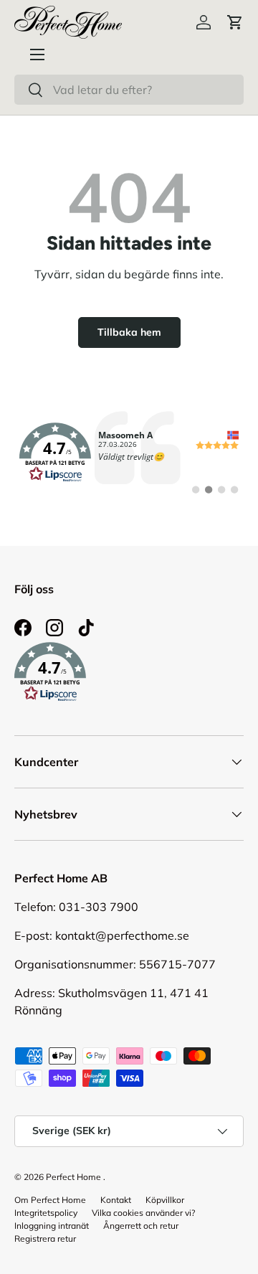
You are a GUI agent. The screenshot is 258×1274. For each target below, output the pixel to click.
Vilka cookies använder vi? (143, 1212)
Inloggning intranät (51, 1225)
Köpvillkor (164, 1199)
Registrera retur (45, 1238)
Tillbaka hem (129, 332)
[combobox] (129, 90)
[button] (235, 22)
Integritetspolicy (45, 1212)
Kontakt (115, 1199)
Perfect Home (73, 1176)
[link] (129, 452)
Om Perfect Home (50, 1199)
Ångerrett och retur (140, 1225)
